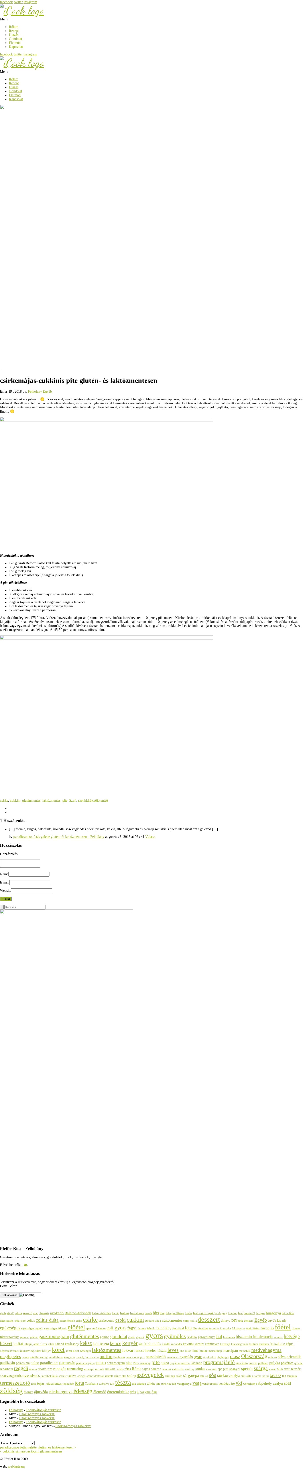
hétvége (292, 1336)
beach (148, 1313)
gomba (104, 1337)
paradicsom (49, 1363)
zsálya (278, 1383)
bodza (188, 1313)
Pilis (136, 1363)
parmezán (67, 1362)
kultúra (253, 1344)
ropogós (59, 1368)
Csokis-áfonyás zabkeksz (43, 1410)
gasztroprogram (54, 1336)
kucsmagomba (239, 1344)
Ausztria (44, 1313)
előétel (76, 1327)
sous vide (211, 1369)
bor (240, 1313)
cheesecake (7, 1320)
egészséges (10, 1327)
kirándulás (152, 1344)
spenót (247, 1368)
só (206, 1376)
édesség (82, 1390)
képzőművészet (9, 1350)
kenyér (130, 1343)
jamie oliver (40, 1344)
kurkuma (264, 1344)
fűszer (296, 1328)
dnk (240, 1320)
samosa (166, 1369)
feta (188, 1327)
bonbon (232, 1313)
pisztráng (145, 1363)
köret (58, 1349)
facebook (6, 2)
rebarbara (6, 1369)
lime (195, 1350)
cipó (23, 1320)
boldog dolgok (203, 1313)
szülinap (170, 1376)
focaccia (214, 1328)
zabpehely (264, 1383)
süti (248, 1376)
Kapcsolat (16, 47)
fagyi (132, 1327)
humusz (278, 1337)
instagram (30, 2)
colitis (31, 1320)
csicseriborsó (67, 1320)
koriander (176, 1344)
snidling (190, 1369)
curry (186, 1320)
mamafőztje (215, 1350)
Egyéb (47, 391)
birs (156, 1313)
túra (158, 1383)
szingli (81, 1376)
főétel (283, 1327)
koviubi (188, 1344)
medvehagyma (266, 1350)
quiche (298, 1363)
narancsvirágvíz (135, 1357)
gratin (131, 1337)
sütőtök (256, 1376)
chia (17, 1320)
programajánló (219, 1362)
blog (162, 1313)
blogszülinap (175, 1313)
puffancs (263, 1363)
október (211, 1357)
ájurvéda (41, 1392)
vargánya (184, 1383)
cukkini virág (153, 1320)
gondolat (118, 1336)
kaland (59, 1344)
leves (173, 1350)
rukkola (110, 1369)
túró (163, 1383)
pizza (165, 1362)
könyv (46, 1350)
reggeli (21, 1368)
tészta (123, 1382)
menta (25, 1357)
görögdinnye (206, 1337)
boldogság (220, 1313)
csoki (120, 1320)
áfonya (28, 1392)
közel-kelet (72, 1350)
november (173, 1357)
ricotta (33, 1369)
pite (64, 800)
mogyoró (69, 1357)
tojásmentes (53, 1383)
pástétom (287, 1363)
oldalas (272, 1357)
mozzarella (92, 1357)
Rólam (13, 27)
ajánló (10, 1313)
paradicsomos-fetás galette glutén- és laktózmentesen (36, 1447)
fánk (249, 1328)
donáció (249, 1320)
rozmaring (75, 1369)
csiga (79, 1320)
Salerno (156, 1369)
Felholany (35, 391)
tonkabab (68, 1383)
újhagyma (144, 1392)
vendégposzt (210, 1383)
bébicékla (288, 1313)
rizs (49, 1369)
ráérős (120, 1369)
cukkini (15, 800)
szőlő (179, 1376)
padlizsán (7, 1363)
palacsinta (23, 1363)
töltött (151, 1383)
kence (115, 1343)
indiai (18, 1343)
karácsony (72, 1344)
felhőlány (163, 1328)
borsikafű (249, 1313)
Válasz (150, 836)
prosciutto (242, 1363)
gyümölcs (175, 1336)
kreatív (199, 1344)
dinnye (225, 1320)
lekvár (128, 1350)
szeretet (63, 1376)
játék (51, 1344)
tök (134, 1383)
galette (34, 1337)
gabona (24, 1337)
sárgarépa (191, 1375)
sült (243, 1376)
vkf (239, 1383)
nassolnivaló (156, 1356)
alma (18, 1313)
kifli (141, 1344)
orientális (294, 1357)
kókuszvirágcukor (30, 1350)
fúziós (256, 1328)
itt (25, 1265)
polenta (185, 1363)
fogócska (225, 1328)
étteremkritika (118, 1392)
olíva (282, 1357)
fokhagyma (238, 1328)
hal (219, 1336)
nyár (198, 1356)
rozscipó (89, 1369)
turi (112, 1383)
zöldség (11, 1390)
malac (203, 1350)
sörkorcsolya (228, 1375)
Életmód (15, 43)
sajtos (146, 1369)
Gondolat (15, 39)
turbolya (104, 1383)
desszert (209, 1319)
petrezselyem (116, 1363)
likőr (188, 1350)
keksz (86, 1343)
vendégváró (226, 1383)
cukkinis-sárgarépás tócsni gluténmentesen (32, 1451)
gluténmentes (31, 800)
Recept (14, 31)
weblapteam (16, 1466)
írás (133, 1392)
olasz (235, 1356)
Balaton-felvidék (78, 1313)
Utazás (13, 35)
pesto (101, 1362)
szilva (73, 1376)
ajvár (3, 1313)
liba (181, 1350)
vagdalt (171, 1383)
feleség (151, 1328)
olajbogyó (223, 1357)
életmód (99, 1391)
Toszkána (91, 1383)
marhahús (244, 1350)
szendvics (32, 1375)
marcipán (230, 1350)
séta (202, 1376)
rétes (127, 1369)
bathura (124, 1313)
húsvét (6, 1343)
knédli (166, 1344)
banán (115, 1313)
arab (35, 1313)
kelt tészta (101, 1343)
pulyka (274, 1363)
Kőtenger (85, 1350)
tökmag (141, 1383)
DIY (234, 1320)
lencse (139, 1350)
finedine (203, 1328)
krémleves (212, 1344)
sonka (200, 1369)
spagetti (223, 1369)
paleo (35, 1363)
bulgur (260, 1313)
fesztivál (178, 1328)
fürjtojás (267, 1328)
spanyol (234, 1369)
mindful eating (39, 1357)
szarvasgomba (11, 1375)
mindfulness (56, 1357)
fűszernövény (9, 1337)
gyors (154, 1335)
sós (212, 1375)
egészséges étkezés (55, 1328)
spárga (261, 1368)
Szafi (72, 800)
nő (204, 1357)
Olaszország (254, 1356)
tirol (33, 1383)
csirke (4, 800)
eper (88, 1328)
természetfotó (15, 1383)
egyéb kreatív (277, 1320)
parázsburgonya (85, 1363)
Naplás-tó (119, 1357)
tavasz (275, 1375)
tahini (265, 1376)
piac (129, 1363)
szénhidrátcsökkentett (93, 800)
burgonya (273, 1313)
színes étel (120, 1376)
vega (197, 1383)
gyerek (140, 1337)
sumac (272, 1369)
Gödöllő (192, 1337)
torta (79, 1383)
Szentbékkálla (49, 1376)
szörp (131, 1375)
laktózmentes (51, 800)
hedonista (229, 1337)
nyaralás (186, 1356)
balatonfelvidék (101, 1313)
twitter (18, 2)
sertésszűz (178, 1369)
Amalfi (27, 1313)
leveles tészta (156, 1350)
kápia (289, 1344)
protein (253, 1363)
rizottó (42, 1369)
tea (284, 1376)
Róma (136, 1368)
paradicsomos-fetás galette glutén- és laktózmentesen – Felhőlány (58, 836)
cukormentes (172, 1320)
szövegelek (150, 1374)
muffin (106, 1356)
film (195, 1328)
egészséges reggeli (32, 1328)
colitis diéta (47, 1320)
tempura (292, 1376)
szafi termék (292, 1369)
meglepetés (10, 1356)
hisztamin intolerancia (254, 1336)
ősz (154, 1392)
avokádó (57, 1313)
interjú (28, 1344)
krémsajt (225, 1344)
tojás (41, 1383)
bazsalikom (137, 1313)
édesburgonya (61, 1391)
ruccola (99, 1369)
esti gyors (116, 1327)
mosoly (80, 1357)
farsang (142, 1328)
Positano (196, 1363)
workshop (249, 1383)
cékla (193, 1320)
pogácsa (175, 1363)
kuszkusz (277, 1344)
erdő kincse (99, 1328)
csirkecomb (106, 1320)
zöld (287, 1383)
